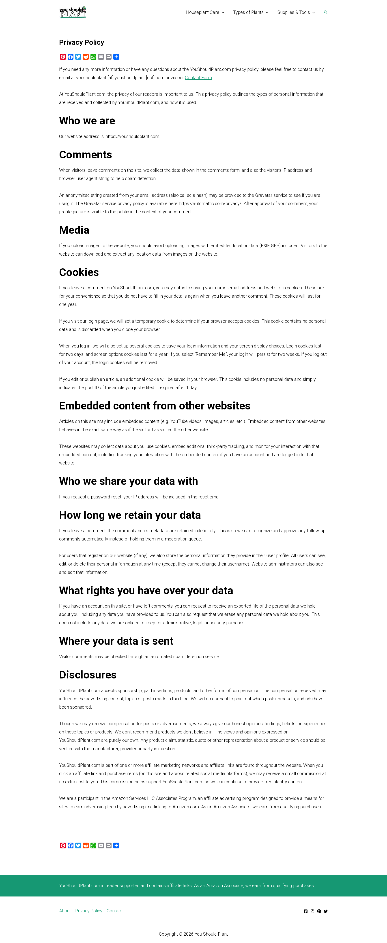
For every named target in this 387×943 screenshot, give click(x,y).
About (65, 910)
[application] (221, 12)
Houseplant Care (202, 12)
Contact (114, 910)
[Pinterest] (319, 911)
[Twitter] (326, 911)
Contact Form (198, 77)
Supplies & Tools (293, 12)
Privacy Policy (88, 910)
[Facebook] (306, 911)
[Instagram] (312, 911)
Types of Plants (248, 12)
